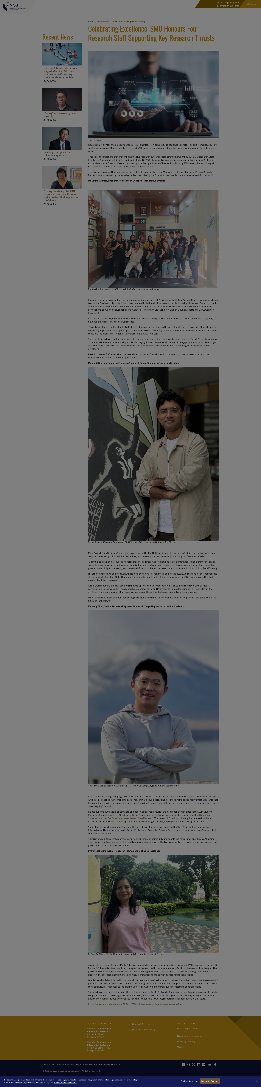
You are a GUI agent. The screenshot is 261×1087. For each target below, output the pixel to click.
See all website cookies (65, 1082)
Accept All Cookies (209, 1081)
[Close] (257, 1081)
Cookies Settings (189, 1081)
